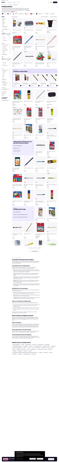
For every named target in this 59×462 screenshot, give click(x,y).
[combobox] (44, 16)
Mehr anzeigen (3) (4, 26)
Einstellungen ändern (19, 458)
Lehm (3, 24)
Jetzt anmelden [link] (51, 459)
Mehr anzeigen (27, 10)
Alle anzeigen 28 (4, 79)
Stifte (14, 283)
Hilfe (19, 2)
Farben (14, 276)
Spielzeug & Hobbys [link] (10, 4)
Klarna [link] (2, 4)
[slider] (2, 33)
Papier (3, 25)
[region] (30, 456)
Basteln (3, 23)
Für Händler (6, 0)
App (17, 2)
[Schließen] (44, 452)
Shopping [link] (5, 4)
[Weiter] (55, 80)
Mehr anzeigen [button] (34, 251)
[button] (51, 2)
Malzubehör (15, 280)
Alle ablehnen (32, 458)
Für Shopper (3, 0)
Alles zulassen (40, 458)
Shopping (14, 2)
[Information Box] (17, 16)
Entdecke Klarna (10, 2)
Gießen (14, 273)
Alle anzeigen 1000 (4, 54)
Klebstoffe (3, 22)
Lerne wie (15, 11)
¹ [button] (49, 32)
